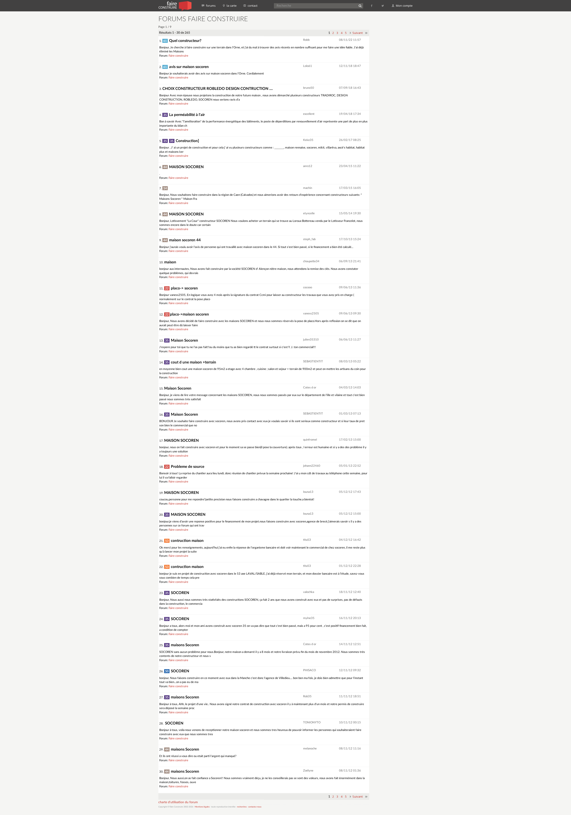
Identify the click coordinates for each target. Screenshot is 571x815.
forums (210, 6)
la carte (231, 6)
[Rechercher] (360, 5)
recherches (242, 807)
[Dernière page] (366, 32)
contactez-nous (254, 807)
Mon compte (404, 6)
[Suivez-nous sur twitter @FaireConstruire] (382, 5)
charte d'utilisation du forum (178, 802)
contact (252, 6)
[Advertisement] (394, 82)
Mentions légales (202, 807)
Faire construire (178, 55)
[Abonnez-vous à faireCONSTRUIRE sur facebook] (371, 5)
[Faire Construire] (175, 5)
